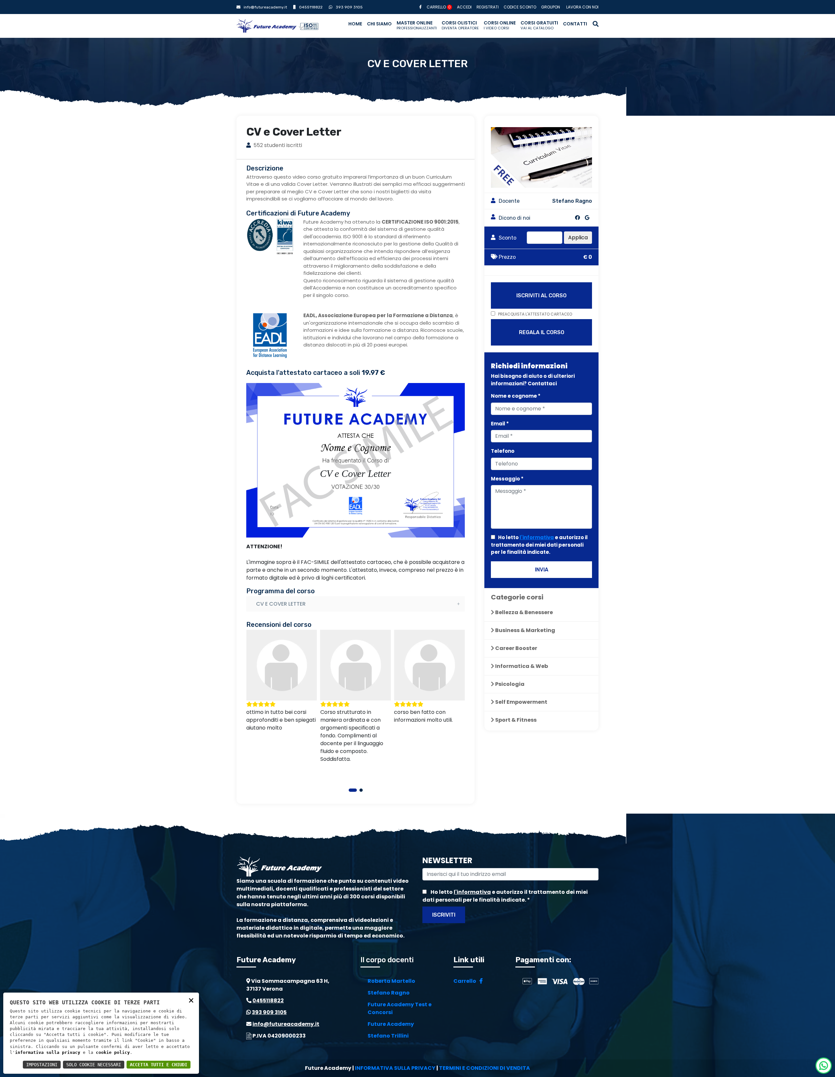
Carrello (439, 7)
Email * (500, 423)
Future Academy (391, 1024)
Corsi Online (500, 25)
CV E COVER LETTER (281, 604)
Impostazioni (41, 1064)
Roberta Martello (391, 981)
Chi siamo (379, 24)
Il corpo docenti (387, 959)
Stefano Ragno (389, 992)
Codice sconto (520, 7)
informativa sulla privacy (47, 1052)
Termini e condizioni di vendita (484, 1068)
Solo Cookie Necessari (93, 1064)
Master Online (417, 25)
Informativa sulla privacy (395, 1068)
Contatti (575, 24)
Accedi (464, 7)
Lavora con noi (582, 7)
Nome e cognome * (515, 395)
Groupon (550, 7)
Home (355, 24)
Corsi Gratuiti (539, 25)
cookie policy (113, 1052)
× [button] (191, 1000)
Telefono (502, 451)
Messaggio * (507, 478)
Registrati (488, 7)
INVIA (541, 570)
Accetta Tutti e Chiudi (158, 1064)
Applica (578, 237)
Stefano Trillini (388, 1036)
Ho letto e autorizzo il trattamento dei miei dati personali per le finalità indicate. (539, 544)
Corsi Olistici (460, 25)
